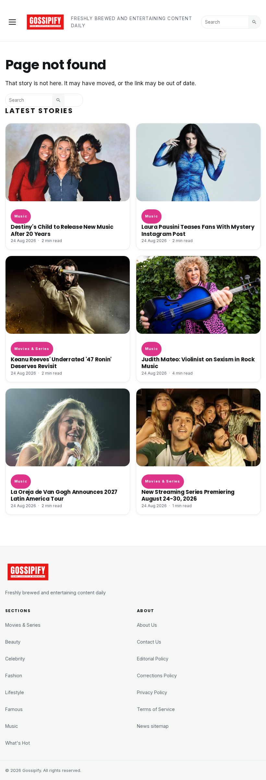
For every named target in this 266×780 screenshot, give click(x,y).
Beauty (12, 642)
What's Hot (17, 743)
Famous (14, 709)
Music (20, 216)
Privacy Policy (152, 692)
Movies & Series (31, 348)
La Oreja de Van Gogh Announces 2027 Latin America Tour (64, 495)
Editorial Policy (152, 658)
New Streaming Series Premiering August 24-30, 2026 (188, 495)
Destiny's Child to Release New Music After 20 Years (62, 230)
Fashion (13, 675)
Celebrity (15, 658)
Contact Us (149, 642)
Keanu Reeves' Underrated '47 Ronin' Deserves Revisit (61, 362)
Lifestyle (14, 692)
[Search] (254, 22)
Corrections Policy (157, 675)
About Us (147, 625)
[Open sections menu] (12, 22)
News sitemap (153, 726)
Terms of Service (156, 709)
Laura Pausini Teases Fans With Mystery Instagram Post (197, 230)
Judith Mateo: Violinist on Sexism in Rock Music (198, 362)
